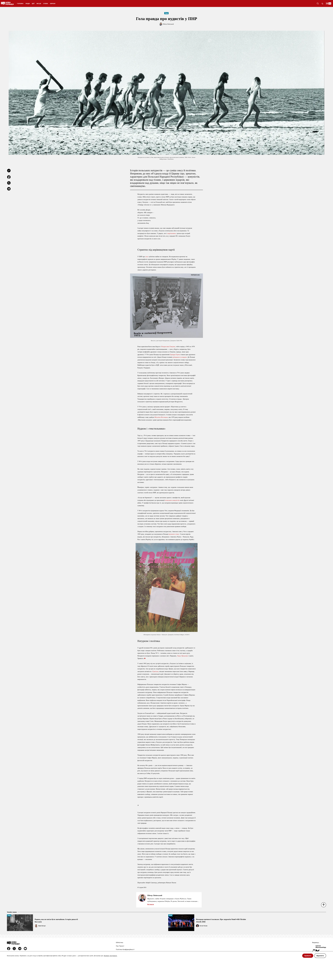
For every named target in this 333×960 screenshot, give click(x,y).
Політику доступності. (110, 956)
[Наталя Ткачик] (197, 925)
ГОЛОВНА (20, 3)
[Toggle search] (317, 3)
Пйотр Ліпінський (168, 24)
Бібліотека (119, 942)
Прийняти (307, 956)
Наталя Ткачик (203, 925)
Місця (39, 3)
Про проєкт (120, 946)
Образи (52, 3)
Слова (45, 3)
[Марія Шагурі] (36, 925)
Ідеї (33, 3)
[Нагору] (323, 904)
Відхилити (320, 956)
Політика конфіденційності (125, 949)
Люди (27, 3)
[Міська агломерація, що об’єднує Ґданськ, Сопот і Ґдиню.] (144, 658)
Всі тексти (150, 904)
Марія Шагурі (42, 925)
